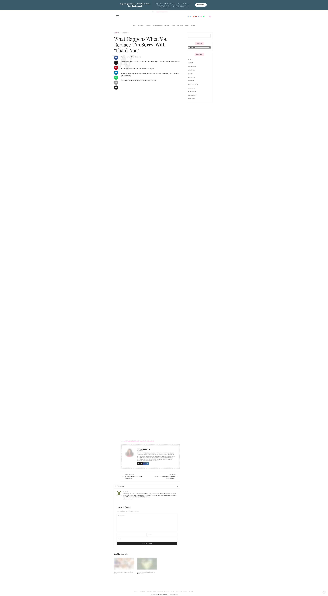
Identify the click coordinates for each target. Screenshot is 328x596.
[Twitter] (191, 16)
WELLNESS (191, 99)
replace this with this (148, 441)
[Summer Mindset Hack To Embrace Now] (124, 564)
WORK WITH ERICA (157, 25)
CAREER (190, 63)
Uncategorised (192, 95)
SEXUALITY (191, 88)
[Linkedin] (198, 16)
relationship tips (136, 441)
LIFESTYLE (116, 32)
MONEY (190, 73)
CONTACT (193, 25)
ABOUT (134, 25)
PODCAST (148, 25)
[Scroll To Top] (323, 591)
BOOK (173, 25)
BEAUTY (190, 59)
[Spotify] (204, 16)
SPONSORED (192, 91)
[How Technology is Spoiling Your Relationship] (147, 564)
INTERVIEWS (192, 66)
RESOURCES (180, 25)
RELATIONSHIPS (193, 84)
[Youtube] (193, 16)
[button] (210, 16)
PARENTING (191, 77)
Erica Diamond (143, 449)
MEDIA (186, 25)
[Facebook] (188, 16)
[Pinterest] (196, 16)
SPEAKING (141, 25)
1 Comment (121, 486)
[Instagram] (201, 16)
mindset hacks (128, 441)
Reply (175, 491)
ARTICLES (167, 25)
